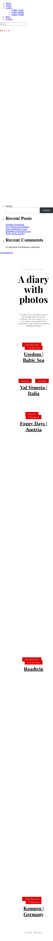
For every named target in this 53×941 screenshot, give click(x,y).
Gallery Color (17, 10)
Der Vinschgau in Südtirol (17, 227)
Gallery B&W (17, 12)
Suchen (9, 206)
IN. (1, 202)
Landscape (33, 347)
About (8, 5)
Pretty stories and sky (15, 233)
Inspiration (32, 344)
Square (42, 381)
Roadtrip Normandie (15, 224)
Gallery (9, 8)
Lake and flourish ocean (16, 229)
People (25, 381)
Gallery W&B (17, 14)
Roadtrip (33, 669)
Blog (8, 17)
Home (8, 3)
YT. (6, 202)
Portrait (33, 417)
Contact (9, 19)
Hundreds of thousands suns (18, 231)
